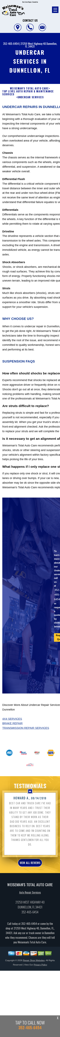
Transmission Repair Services (25, 728)
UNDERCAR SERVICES (31, 97)
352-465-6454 (11, 44)
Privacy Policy (40, 964)
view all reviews (30, 863)
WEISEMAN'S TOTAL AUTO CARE (29, 88)
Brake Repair (12, 723)
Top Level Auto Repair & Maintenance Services (28, 93)
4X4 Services (12, 718)
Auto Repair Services (30, 892)
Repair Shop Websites (34, 960)
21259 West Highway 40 (33, 44)
